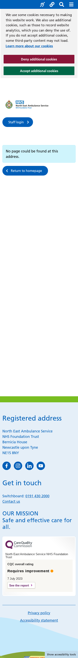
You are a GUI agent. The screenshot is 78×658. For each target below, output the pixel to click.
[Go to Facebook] (6, 466)
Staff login (16, 122)
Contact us (11, 501)
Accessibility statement (39, 620)
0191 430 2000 (37, 496)
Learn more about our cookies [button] (29, 46)
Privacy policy (39, 613)
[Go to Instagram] (18, 466)
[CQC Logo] (18, 548)
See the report (19, 585)
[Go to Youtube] (41, 466)
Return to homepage (26, 171)
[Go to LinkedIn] (29, 466)
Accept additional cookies (47, 71)
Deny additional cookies (47, 59)
